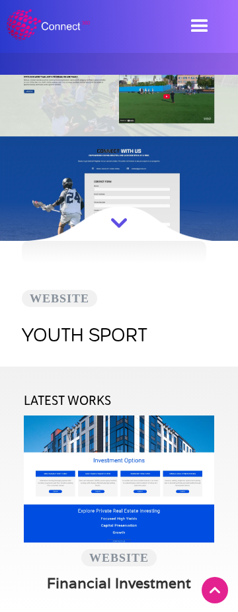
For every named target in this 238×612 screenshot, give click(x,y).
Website (59, 298)
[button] (200, 22)
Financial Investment (119, 583)
